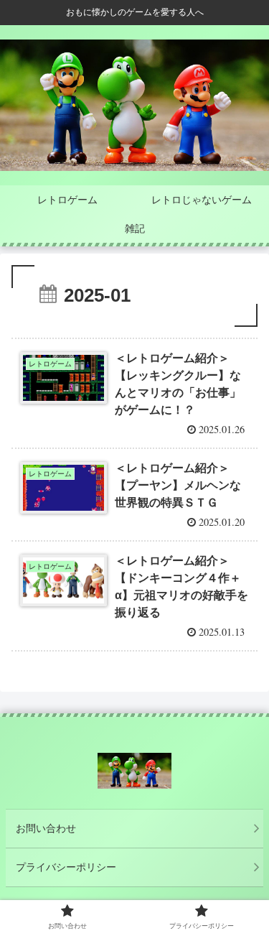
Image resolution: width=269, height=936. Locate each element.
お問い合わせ (46, 828)
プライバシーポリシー (66, 867)
